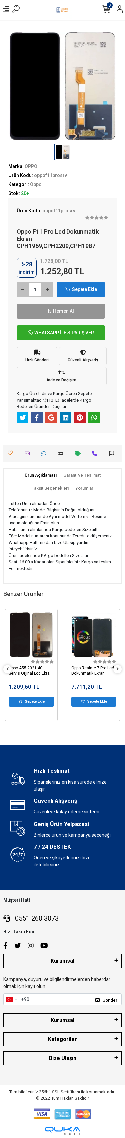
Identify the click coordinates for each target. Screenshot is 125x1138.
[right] (117, 669)
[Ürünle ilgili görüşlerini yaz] (45, 453)
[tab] (41, 475)
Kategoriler (62, 1039)
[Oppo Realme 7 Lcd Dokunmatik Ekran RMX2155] (94, 635)
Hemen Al (63, 311)
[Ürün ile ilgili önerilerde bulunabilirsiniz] (113, 453)
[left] (7, 669)
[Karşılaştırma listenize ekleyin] (62, 453)
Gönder (109, 1000)
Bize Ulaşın (62, 1058)
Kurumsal (62, 961)
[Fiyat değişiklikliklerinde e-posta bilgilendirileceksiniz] (79, 453)
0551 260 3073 (36, 918)
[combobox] (11, 999)
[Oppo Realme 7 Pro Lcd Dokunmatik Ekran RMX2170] (31, 635)
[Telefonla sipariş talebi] (96, 453)
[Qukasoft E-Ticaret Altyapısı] (62, 1131)
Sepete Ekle (84, 289)
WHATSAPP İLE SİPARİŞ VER (64, 332)
